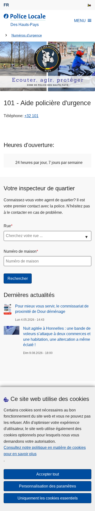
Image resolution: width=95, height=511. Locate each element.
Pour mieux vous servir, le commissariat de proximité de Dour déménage (52, 309)
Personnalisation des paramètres (47, 486)
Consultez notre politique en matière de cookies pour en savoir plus (45, 450)
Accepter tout (47, 474)
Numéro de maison (20, 251)
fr (6, 5)
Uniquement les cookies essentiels (48, 498)
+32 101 (31, 116)
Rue (7, 226)
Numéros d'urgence (26, 35)
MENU (80, 21)
